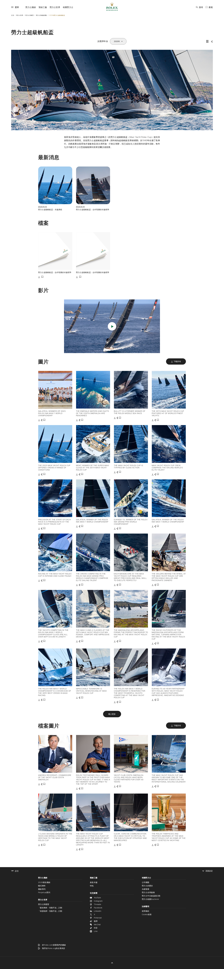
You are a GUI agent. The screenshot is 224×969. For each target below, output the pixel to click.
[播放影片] (112, 326)
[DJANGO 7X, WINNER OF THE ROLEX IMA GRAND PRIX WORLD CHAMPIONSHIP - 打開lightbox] (131, 498)
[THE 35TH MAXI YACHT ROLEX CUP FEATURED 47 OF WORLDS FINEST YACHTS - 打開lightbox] (169, 390)
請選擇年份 (102, 41)
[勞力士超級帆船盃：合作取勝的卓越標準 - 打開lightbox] (55, 251)
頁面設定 (209, 871)
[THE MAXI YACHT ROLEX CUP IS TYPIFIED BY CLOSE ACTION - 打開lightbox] (131, 444)
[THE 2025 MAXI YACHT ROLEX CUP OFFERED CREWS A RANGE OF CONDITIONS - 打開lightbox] (55, 444)
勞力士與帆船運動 (41, 15)
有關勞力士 (68, 7)
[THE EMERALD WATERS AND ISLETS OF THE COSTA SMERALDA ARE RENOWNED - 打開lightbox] (93, 390)
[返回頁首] (112, 963)
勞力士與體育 (29, 15)
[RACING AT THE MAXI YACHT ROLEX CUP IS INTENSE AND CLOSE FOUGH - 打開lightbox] (55, 552)
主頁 (12, 15)
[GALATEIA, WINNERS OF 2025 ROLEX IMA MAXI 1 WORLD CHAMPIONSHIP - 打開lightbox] (55, 390)
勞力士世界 (55, 7)
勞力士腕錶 (30, 7)
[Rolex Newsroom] (112, 7)
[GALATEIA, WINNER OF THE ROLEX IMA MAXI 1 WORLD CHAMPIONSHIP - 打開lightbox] (93, 498)
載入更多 (112, 714)
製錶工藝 (43, 7)
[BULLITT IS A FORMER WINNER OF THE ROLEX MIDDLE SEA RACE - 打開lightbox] (131, 390)
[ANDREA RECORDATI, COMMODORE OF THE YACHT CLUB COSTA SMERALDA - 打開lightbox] (55, 754)
